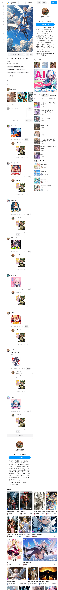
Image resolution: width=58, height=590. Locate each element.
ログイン (54, 2)
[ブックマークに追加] (23, 54)
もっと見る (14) (19, 435)
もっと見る (52, 95)
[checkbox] (11, 120)
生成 (39, 2)
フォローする (19, 457)
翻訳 (7, 84)
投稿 (44, 2)
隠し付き (14, 120)
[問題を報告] (23, 139)
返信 (27, 139)
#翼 (7, 80)
